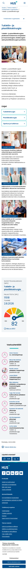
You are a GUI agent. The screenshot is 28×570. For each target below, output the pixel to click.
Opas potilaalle (6, 490)
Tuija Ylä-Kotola (14, 393)
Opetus (4, 516)
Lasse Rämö (13, 375)
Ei (17, 459)
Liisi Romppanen (14, 417)
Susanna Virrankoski (16, 409)
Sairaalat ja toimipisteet (9, 485)
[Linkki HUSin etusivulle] (14, 3)
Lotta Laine (13, 426)
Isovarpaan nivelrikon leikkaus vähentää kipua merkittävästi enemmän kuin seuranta (12, 152)
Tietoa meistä (12, 8)
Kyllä (8, 459)
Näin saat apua (6, 487)
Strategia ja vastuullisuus (9, 531)
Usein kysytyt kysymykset (10, 518)
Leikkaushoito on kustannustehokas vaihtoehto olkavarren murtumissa (14, 187)
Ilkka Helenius (13, 382)
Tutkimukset (5, 511)
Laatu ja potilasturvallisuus (10, 526)
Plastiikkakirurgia (10, 118)
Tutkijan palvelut (7, 513)
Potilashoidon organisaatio (10, 9)
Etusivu (4, 8)
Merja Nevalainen (15, 360)
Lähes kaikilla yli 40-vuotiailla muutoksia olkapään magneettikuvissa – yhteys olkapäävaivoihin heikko (11, 222)
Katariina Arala (14, 402)
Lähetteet (5, 503)
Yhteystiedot (6, 536)
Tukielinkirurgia (9, 112)
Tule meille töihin (7, 534)
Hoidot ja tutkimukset (8, 482)
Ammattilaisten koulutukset (10, 498)
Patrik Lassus (13, 368)
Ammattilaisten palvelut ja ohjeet (12, 500)
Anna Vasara (13, 353)
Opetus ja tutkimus (10, 123)
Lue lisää (4, 554)
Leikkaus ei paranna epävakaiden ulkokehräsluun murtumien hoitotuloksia (13, 259)
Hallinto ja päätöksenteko (10, 529)
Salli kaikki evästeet (14, 566)
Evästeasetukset (14, 558)
